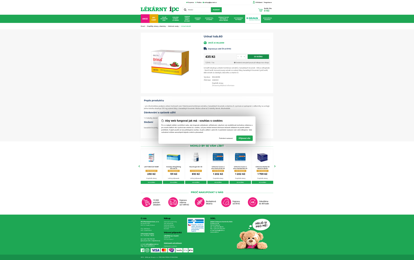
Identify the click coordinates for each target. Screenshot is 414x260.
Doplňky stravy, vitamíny (175, 19)
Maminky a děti (198, 18)
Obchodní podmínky (170, 221)
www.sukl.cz (214, 232)
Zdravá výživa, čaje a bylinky (187, 19)
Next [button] (275, 166)
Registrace (268, 2)
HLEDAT (216, 10)
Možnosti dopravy (169, 227)
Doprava (191, 2)
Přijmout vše (244, 138)
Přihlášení (259, 2)
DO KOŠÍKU (258, 57)
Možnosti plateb (169, 225)
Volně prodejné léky (164, 19)
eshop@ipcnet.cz (210, 2)
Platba (199, 2)
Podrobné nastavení (226, 138)
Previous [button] (139, 166)
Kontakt (166, 228)
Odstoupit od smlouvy (173, 243)
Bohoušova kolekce (267, 18)
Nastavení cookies (170, 246)
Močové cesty (173, 26)
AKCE (145, 19)
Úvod (143, 26)
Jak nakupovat (168, 223)
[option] (151, 166)
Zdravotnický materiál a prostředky (223, 19)
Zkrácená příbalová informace (223, 85)
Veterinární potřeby (238, 18)
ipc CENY (153, 19)
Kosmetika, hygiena (209, 18)
